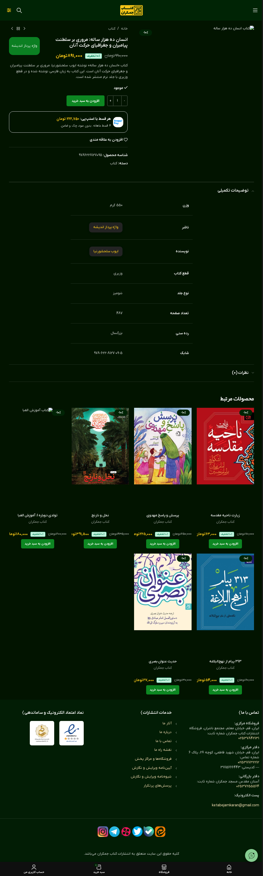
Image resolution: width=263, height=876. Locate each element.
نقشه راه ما (163, 749)
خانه (124, 28)
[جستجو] (19, 10)
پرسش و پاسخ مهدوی (162, 515)
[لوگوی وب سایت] (131, 10)
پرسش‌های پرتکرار (158, 785)
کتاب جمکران (225, 522)
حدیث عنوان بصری (163, 661)
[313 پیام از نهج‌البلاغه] (225, 605)
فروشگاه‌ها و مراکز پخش (153, 758)
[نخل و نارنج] (100, 459)
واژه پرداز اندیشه (24, 45)
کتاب (111, 28)
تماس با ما (164, 741)
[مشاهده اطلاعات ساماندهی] (42, 733)
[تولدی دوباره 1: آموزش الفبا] (38, 459)
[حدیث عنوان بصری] (163, 605)
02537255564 (247, 786)
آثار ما (167, 723)
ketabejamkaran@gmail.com (235, 805)
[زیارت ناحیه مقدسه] (225, 459)
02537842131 (248, 738)
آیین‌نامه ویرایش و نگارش (152, 767)
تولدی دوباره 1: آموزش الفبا (38, 515)
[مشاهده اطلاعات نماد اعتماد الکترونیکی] (71, 733)
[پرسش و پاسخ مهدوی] (163, 459)
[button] (225, 543)
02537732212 (248, 762)
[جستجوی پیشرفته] (9, 10)
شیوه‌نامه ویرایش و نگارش (151, 776)
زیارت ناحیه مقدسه (225, 515)
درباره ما (165, 732)
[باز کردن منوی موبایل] (255, 10)
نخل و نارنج (100, 515)
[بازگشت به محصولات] (18, 29)
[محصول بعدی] (12, 29)
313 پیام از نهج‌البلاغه (225, 661)
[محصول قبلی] (24, 29)
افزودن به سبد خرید (85, 101)
